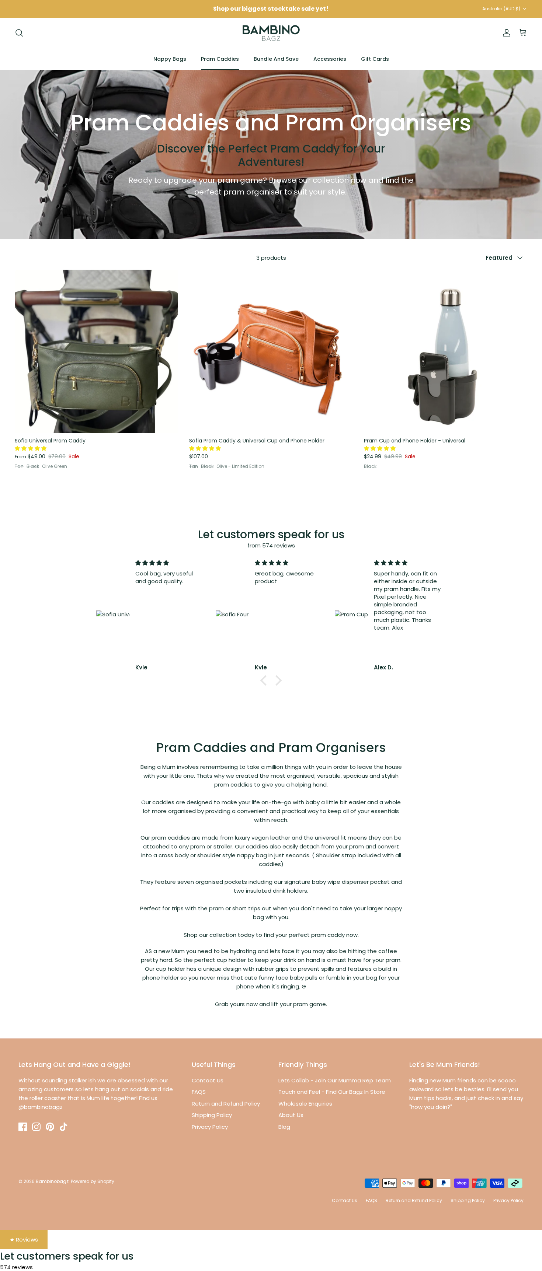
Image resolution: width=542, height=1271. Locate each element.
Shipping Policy (212, 1115)
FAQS (199, 1092)
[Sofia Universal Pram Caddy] (96, 351)
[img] (169, 563)
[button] (31, 448)
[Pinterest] (50, 1127)
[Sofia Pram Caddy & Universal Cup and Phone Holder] (270, 351)
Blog (284, 1127)
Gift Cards (375, 59)
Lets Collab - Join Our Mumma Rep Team (334, 1080)
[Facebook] (22, 1127)
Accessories (329, 59)
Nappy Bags (169, 59)
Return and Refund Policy (226, 1103)
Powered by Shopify (92, 1181)
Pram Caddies (220, 59)
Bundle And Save (276, 59)
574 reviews (16, 1267)
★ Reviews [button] (24, 1239)
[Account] (505, 32)
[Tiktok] (63, 1127)
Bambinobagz (52, 1181)
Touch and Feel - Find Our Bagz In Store (331, 1092)
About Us (290, 1115)
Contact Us (207, 1080)
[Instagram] (36, 1127)
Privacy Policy (210, 1127)
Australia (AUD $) (501, 9)
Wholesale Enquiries (305, 1103)
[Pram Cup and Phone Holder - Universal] (445, 351)
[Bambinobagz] (271, 33)
